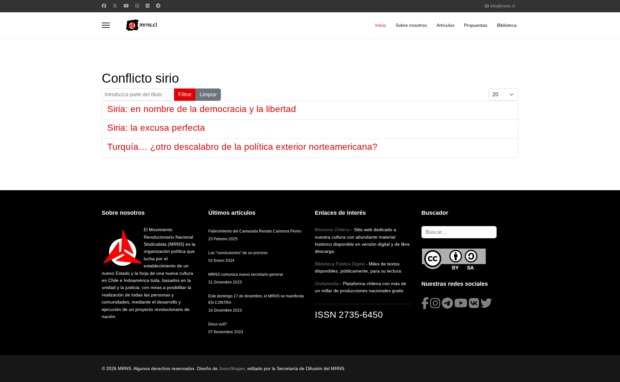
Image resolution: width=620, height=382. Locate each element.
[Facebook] (104, 5)
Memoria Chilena (332, 229)
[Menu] (106, 25)
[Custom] (158, 5)
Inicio (380, 25)
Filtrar (184, 94)
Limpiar (208, 94)
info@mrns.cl (502, 6)
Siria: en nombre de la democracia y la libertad (201, 109)
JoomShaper (232, 368)
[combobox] (459, 232)
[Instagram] (137, 5)
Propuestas (475, 25)
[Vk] (148, 5)
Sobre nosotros (411, 25)
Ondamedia (327, 283)
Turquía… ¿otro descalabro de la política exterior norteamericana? (242, 147)
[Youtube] (126, 5)
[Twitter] (115, 5)
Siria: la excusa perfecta (156, 128)
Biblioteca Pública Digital (340, 263)
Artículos (445, 25)
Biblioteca (507, 25)
